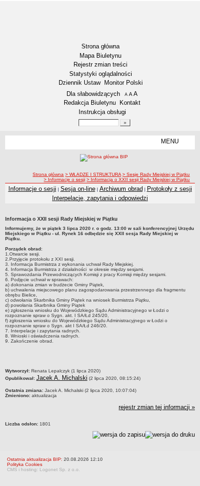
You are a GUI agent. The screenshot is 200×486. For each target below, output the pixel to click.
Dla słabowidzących (93, 93)
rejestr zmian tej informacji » (157, 407)
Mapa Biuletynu (100, 55)
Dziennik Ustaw (79, 82)
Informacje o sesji (32, 188)
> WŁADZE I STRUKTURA (93, 174)
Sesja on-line (77, 188)
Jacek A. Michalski (61, 377)
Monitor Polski (123, 82)
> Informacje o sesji (64, 179)
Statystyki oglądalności (100, 73)
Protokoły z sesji (169, 188)
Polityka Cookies (24, 464)
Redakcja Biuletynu (90, 102)
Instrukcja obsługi (102, 111)
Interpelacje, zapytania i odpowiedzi (100, 198)
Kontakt (130, 102)
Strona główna (100, 46)
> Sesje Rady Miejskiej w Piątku (156, 174)
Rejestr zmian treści (100, 64)
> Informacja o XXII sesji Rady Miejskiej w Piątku (138, 179)
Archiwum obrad (121, 188)
